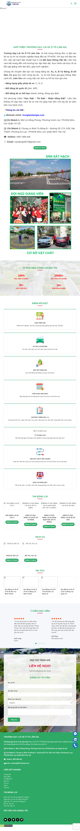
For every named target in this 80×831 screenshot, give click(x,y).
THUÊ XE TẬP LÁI (12, 555)
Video (6, 785)
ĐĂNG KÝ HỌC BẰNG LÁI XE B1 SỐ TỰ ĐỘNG (31, 517)
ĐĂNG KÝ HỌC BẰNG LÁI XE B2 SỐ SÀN (68, 517)
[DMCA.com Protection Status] (6, 825)
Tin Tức (6, 783)
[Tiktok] (17, 819)
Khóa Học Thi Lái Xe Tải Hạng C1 (15, 801)
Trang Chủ (7, 774)
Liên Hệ (6, 787)
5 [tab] (44, 643)
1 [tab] (35, 643)
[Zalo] (22, 820)
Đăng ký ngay (40, 148)
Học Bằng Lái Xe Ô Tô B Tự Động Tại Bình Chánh (30, 592)
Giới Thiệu (7, 776)
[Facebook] (9, 819)
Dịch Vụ (6, 781)
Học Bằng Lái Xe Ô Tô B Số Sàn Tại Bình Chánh (11, 592)
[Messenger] (13, 819)
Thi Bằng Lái (8, 779)
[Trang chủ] (13, 3)
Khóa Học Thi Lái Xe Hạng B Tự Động (16, 797)
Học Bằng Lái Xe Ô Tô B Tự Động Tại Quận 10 (67, 592)
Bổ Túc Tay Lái (9, 803)
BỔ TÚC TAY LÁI (30, 555)
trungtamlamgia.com (33, 115)
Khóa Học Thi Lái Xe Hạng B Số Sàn (16, 799)
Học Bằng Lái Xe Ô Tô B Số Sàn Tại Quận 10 (49, 592)
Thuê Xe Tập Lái (9, 806)
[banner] (40, 24)
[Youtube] (5, 819)
